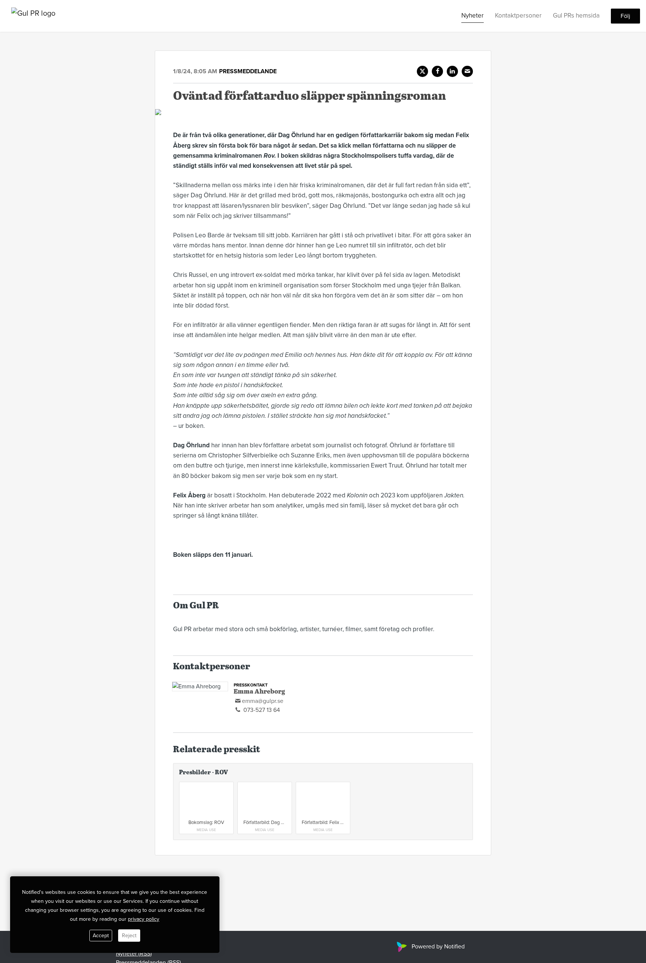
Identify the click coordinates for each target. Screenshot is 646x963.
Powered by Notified (438, 946)
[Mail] (467, 71)
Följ (625, 16)
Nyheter (472, 15)
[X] (422, 71)
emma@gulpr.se (262, 701)
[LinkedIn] (452, 71)
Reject (129, 935)
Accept (101, 935)
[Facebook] (437, 71)
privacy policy (143, 919)
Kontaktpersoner (518, 15)
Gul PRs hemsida (576, 15)
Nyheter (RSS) (134, 953)
